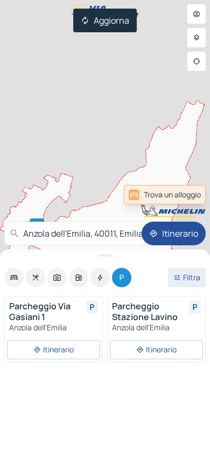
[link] (165, 194)
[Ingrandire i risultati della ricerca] (105, 255)
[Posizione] (196, 61)
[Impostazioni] (196, 37)
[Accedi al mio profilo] (196, 14)
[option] (14, 277)
